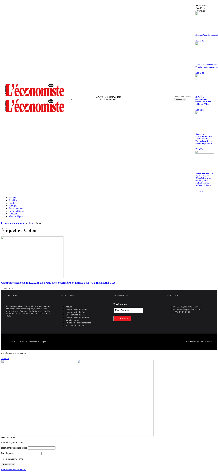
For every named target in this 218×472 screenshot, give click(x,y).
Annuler (5, 358)
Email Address (120, 304)
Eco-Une (199, 40)
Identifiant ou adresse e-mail (14, 448)
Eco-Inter (199, 110)
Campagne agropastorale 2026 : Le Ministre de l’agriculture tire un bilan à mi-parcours (204, 139)
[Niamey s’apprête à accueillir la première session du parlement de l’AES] (204, 14)
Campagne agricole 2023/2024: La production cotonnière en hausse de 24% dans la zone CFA (58, 282)
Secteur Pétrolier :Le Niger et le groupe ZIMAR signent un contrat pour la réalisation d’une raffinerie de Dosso (204, 179)
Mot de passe (7, 453)
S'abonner (124, 319)
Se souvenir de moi (13, 459)
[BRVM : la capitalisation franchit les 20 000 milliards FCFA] (204, 76)
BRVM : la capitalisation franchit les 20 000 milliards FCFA (203, 100)
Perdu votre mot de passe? (13, 469)
